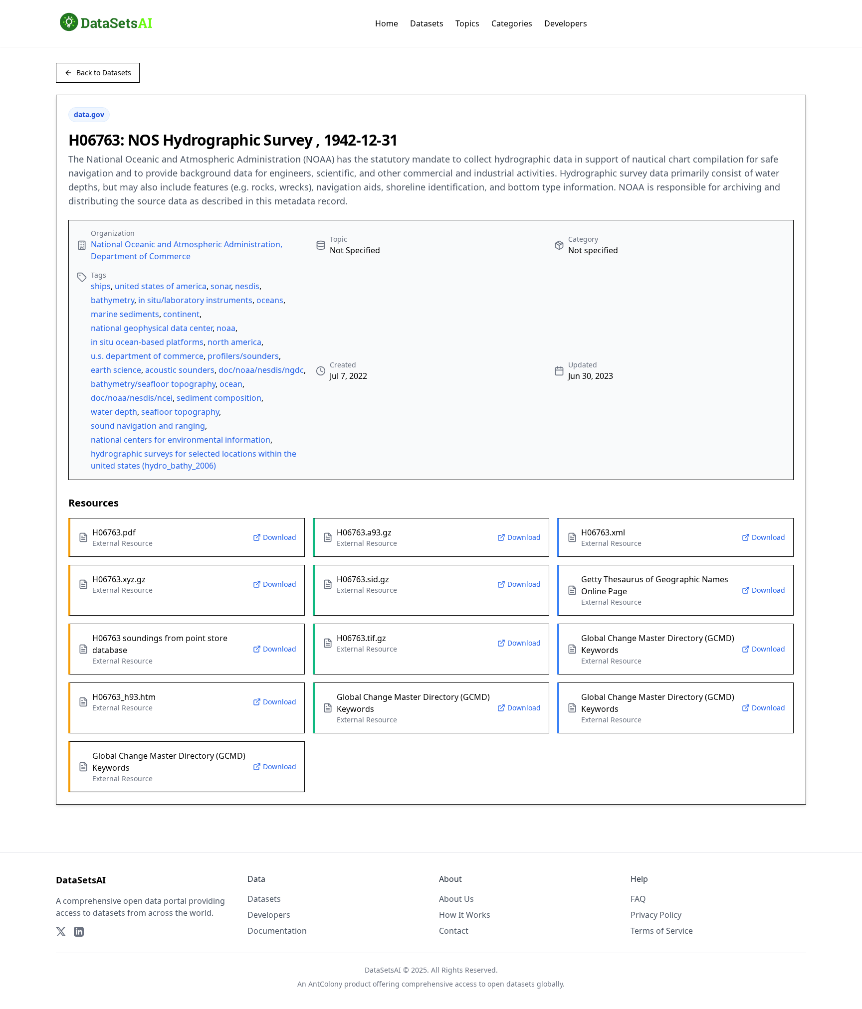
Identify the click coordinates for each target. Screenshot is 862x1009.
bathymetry (112, 300)
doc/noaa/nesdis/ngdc (261, 369)
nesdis (247, 286)
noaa (225, 328)
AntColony (325, 984)
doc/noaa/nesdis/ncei (132, 397)
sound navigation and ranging (148, 425)
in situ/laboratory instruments (195, 300)
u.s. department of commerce (147, 355)
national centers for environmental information (180, 439)
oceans (269, 300)
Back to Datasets (103, 72)
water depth (114, 411)
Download (279, 537)
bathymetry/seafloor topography (153, 383)
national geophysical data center (152, 328)
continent (181, 314)
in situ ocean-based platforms (147, 341)
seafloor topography (180, 411)
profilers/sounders (243, 355)
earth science (116, 369)
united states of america (161, 286)
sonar (221, 286)
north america (234, 341)
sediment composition (219, 397)
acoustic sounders (180, 369)
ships (101, 286)
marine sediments (125, 314)
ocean (230, 383)
